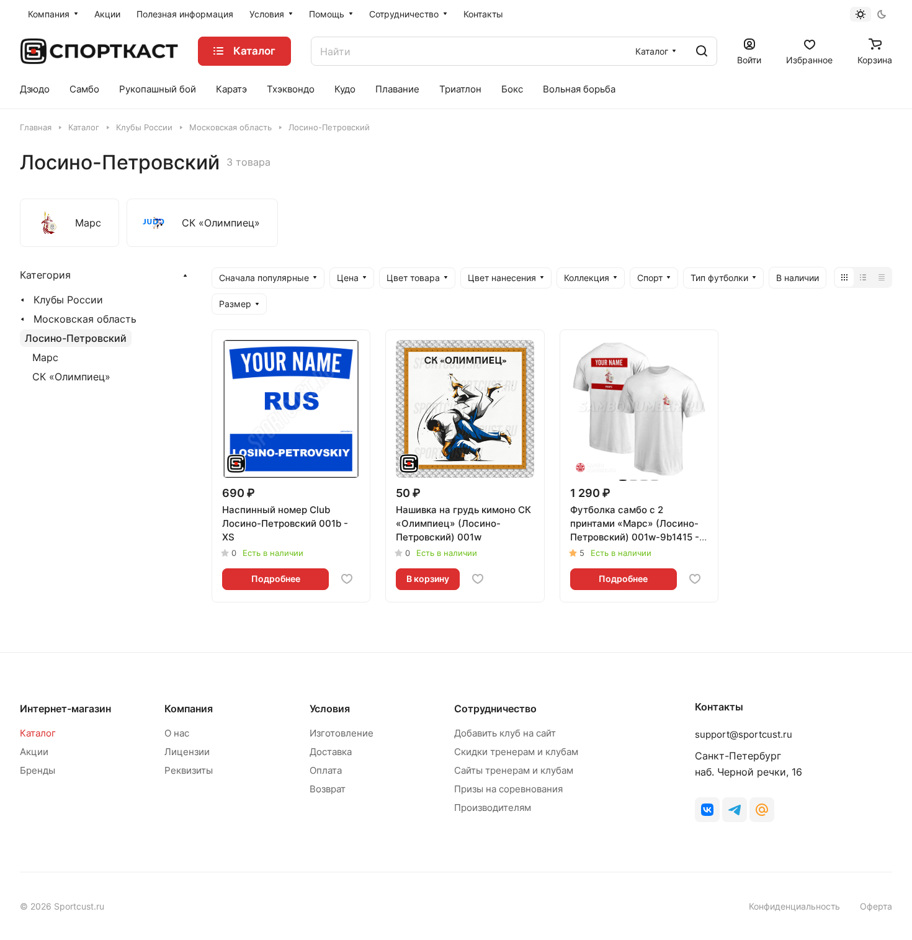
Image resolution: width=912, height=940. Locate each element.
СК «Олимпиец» (71, 376)
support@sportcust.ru (743, 734)
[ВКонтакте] (707, 809)
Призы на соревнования (508, 789)
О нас (176, 733)
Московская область (85, 319)
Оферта (876, 906)
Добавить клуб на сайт (505, 733)
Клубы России (68, 299)
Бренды (37, 770)
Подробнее (275, 578)
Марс (45, 357)
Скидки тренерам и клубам (516, 752)
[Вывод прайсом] (881, 277)
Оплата (326, 770)
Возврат (328, 789)
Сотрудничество (495, 708)
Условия (330, 708)
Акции (34, 752)
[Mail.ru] (761, 809)
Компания (188, 708)
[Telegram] (734, 809)
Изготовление (341, 733)
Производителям (492, 807)
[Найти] (701, 51)
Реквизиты (188, 770)
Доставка (331, 752)
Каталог (38, 733)
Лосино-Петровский (76, 338)
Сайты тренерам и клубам (513, 770)
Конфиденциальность (794, 906)
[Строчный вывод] (863, 277)
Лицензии (187, 752)
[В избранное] (347, 579)
